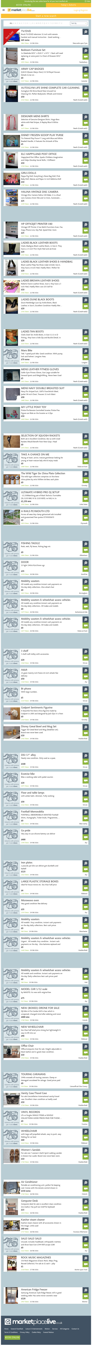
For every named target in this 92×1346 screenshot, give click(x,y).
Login (76, 10)
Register (84, 10)
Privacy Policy (24, 1332)
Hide (88, 1)
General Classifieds (17, 1329)
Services (55, 1329)
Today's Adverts (68, 5)
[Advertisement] (46, 108)
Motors (47, 1329)
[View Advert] (86, 32)
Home (6, 1329)
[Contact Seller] (86, 57)
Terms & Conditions (11, 1332)
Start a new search (46, 16)
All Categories (64, 1329)
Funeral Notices (48, 1332)
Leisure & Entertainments (34, 1329)
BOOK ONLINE (23, 5)
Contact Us (75, 1329)
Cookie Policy (36, 1332)
